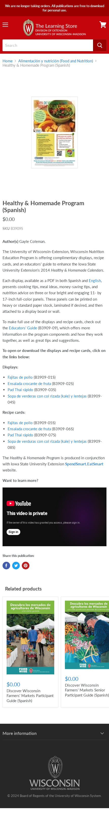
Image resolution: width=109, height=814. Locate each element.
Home (8, 61)
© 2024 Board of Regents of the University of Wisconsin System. (54, 796)
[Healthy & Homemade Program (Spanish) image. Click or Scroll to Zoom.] (54, 133)
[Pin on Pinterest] (25, 565)
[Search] (99, 45)
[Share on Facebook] (6, 565)
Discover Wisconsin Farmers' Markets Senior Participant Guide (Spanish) (87, 690)
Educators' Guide (23, 327)
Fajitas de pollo (20, 377)
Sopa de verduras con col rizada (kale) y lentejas (47, 441)
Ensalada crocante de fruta (29, 383)
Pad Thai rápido (20, 389)
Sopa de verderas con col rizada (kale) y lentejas (47, 396)
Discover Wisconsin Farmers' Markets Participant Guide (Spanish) (30, 695)
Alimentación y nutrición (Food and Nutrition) (55, 61)
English (95, 280)
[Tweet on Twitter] (16, 565)
